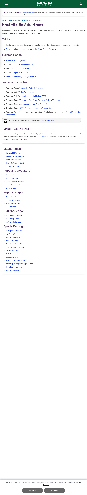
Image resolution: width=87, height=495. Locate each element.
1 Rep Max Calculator (13, 185)
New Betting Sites (12, 257)
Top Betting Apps (12, 234)
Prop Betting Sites (12, 241)
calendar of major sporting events (15, 139)
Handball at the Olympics (16, 61)
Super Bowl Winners (13, 203)
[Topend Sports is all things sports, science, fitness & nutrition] (44, 4)
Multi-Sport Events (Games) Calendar (21, 77)
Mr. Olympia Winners (13, 160)
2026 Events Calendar (14, 222)
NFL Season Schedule (14, 215)
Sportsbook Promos (13, 237)
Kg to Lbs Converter (13, 175)
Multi (16, 20)
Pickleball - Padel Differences (31, 88)
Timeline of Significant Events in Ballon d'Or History (40, 100)
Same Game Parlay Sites (15, 244)
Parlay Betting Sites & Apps (15, 247)
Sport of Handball (21, 73)
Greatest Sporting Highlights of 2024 (32, 96)
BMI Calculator (11, 188)
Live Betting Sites (12, 250)
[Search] (81, 3)
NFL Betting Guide (12, 219)
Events (10, 20)
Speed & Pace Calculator (15, 181)
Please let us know (47, 120)
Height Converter (12, 178)
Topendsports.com (27, 12)
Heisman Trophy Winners (15, 156)
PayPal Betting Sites (13, 254)
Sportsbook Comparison (14, 267)
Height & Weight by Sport (15, 163)
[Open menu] (6, 3)
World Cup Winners (13, 200)
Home (4, 20)
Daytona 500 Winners (13, 153)
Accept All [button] (54, 490)
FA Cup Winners (11, 207)
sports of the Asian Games (24, 65)
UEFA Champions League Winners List (35, 108)
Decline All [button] (32, 490)
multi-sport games (72, 134)
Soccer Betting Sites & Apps (15, 260)
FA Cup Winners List (26, 92)
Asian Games (23, 20)
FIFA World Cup (42, 136)
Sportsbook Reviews (13, 270)
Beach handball (12, 49)
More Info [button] (46, 485)
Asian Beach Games (46, 49)
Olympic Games (41, 134)
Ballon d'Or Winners (13, 197)
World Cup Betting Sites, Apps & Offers (19, 264)
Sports (32, 20)
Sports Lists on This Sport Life (35, 104)
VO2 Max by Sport (12, 166)
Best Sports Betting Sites (14, 231)
